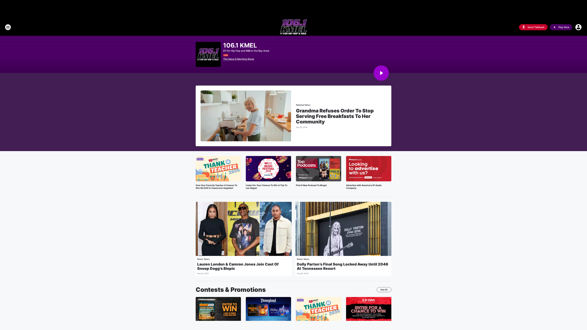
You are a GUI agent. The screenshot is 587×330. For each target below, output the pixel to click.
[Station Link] (293, 27)
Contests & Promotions (231, 289)
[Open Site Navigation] (8, 27)
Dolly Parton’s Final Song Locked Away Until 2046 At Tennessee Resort (342, 266)
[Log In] (578, 27)
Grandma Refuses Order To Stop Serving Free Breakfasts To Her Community (335, 116)
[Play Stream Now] (381, 73)
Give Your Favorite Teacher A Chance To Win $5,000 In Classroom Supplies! (216, 186)
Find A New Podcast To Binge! (311, 185)
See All (384, 289)
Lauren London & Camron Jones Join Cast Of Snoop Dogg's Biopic (238, 266)
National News (303, 105)
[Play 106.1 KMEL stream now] (208, 54)
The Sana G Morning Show (238, 59)
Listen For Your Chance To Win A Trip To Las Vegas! (266, 186)
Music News (203, 259)
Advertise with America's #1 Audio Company (364, 186)
